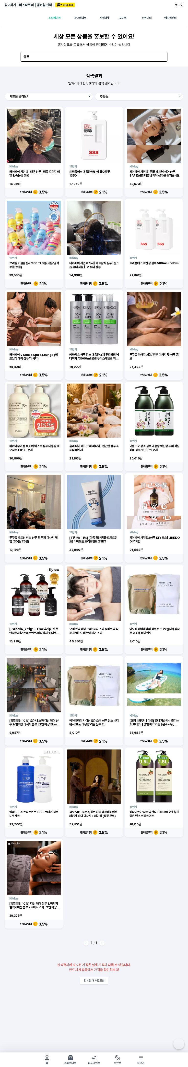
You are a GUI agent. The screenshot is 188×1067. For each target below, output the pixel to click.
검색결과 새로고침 (94, 980)
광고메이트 (80, 18)
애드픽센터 (170, 18)
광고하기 (10, 5)
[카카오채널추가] (65, 5)
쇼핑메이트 (54, 18)
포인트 (123, 18)
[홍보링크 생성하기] (178, 1043)
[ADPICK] (26, 18)
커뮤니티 (147, 18)
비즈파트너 (26, 5)
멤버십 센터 (44, 5)
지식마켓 (104, 18)
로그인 (179, 5)
